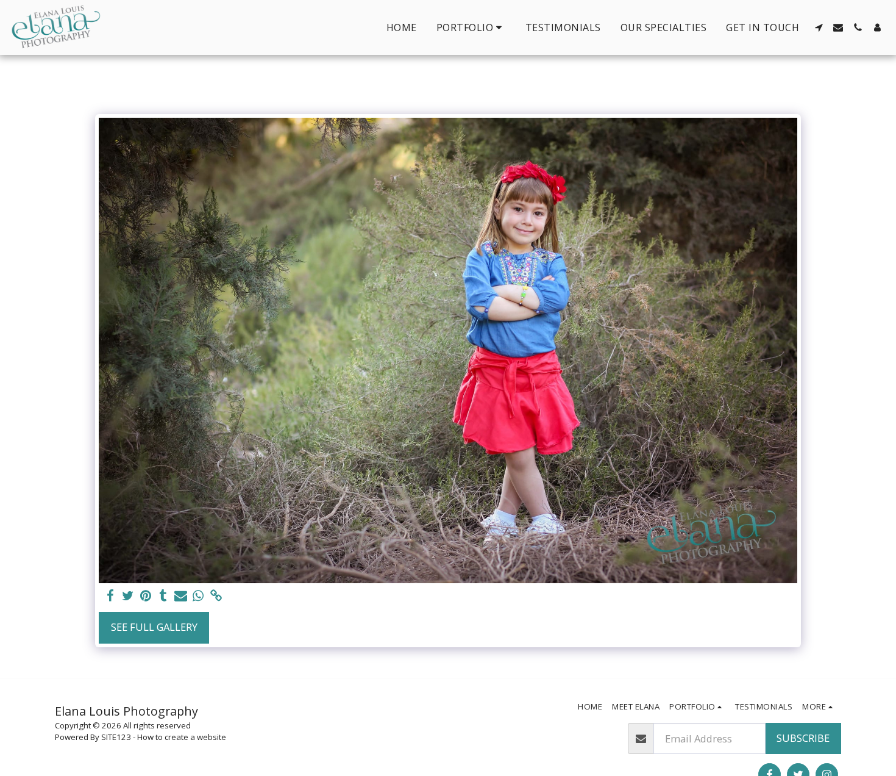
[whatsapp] (198, 596)
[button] (471, 27)
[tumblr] (163, 596)
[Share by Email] (180, 596)
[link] (216, 596)
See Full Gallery (154, 627)
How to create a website (181, 736)
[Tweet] (128, 596)
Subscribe (803, 738)
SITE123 (116, 736)
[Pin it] (145, 596)
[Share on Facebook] (110, 596)
